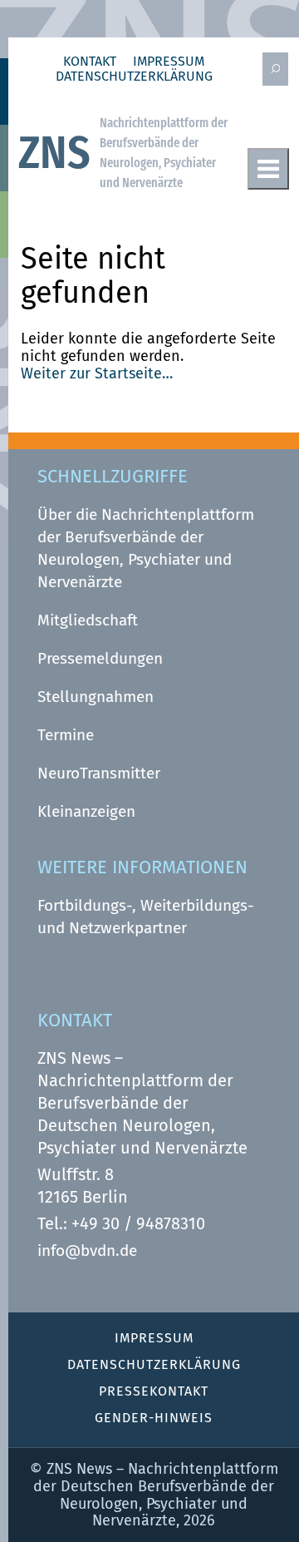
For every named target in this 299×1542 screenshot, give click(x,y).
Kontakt (89, 61)
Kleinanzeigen (86, 811)
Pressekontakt (153, 1391)
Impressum (168, 61)
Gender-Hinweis (154, 1418)
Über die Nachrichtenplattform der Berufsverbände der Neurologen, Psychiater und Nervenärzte (145, 548)
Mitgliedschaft (87, 620)
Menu (268, 169)
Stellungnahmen (95, 696)
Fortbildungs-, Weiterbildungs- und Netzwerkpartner (145, 916)
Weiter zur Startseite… (97, 373)
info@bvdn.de (87, 1250)
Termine (65, 734)
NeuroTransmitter (98, 773)
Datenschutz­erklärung (134, 76)
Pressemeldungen (100, 658)
